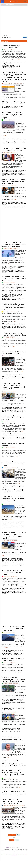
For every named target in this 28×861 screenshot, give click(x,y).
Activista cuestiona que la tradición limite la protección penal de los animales (12, 801)
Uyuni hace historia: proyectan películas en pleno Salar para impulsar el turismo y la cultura (14, 202)
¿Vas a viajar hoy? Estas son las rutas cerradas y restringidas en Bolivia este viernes (13, 628)
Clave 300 (5, 311)
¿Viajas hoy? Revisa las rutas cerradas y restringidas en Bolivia (12, 651)
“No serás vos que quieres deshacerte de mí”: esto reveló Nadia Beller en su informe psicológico (14, 63)
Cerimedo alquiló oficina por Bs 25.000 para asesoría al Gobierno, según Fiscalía (14, 278)
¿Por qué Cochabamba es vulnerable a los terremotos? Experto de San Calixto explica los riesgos (14, 115)
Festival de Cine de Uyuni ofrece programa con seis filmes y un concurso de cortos (13, 206)
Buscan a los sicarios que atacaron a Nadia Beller (11, 47)
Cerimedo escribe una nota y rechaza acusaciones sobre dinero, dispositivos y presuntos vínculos (12, 295)
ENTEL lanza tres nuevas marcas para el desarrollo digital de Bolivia (12, 374)
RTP (4, 152)
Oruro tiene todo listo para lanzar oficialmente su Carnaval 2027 (11, 729)
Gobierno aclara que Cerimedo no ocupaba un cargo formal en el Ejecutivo (13, 299)
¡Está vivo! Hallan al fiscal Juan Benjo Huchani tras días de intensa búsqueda (14, 794)
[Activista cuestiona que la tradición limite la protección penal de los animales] (24, 805)
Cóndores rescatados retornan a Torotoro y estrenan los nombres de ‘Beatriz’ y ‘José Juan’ (13, 526)
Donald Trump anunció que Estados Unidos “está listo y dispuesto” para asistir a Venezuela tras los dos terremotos (13, 143)
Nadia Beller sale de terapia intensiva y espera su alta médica (14, 334)
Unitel (4, 185)
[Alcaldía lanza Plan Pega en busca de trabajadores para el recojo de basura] (17, 467)
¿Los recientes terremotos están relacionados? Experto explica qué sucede (12, 138)
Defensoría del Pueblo (7, 83)
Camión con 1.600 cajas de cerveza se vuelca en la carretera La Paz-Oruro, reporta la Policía (14, 434)
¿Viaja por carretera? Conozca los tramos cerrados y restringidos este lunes (13, 653)
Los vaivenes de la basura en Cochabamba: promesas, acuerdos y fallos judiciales (13, 411)
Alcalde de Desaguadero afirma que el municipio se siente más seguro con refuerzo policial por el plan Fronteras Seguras (13, 564)
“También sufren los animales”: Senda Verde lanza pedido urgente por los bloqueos (13, 824)
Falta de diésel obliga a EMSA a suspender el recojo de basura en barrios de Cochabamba (13, 486)
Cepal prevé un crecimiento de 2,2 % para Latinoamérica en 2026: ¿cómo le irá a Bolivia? (13, 174)
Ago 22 (11, 840)
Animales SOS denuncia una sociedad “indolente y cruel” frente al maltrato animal (13, 827)
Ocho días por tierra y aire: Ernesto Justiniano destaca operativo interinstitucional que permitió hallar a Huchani (13, 773)
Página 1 (10, 835)
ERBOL (4, 467)
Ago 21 (17, 840)
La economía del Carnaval (9, 731)
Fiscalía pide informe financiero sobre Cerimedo (13, 444)
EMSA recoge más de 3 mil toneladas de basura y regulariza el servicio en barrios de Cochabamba (12, 491)
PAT (4, 49)
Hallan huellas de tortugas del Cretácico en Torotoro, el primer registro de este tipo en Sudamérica (13, 499)
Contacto (10, 854)
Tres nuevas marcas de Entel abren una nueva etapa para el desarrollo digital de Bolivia (13, 377)
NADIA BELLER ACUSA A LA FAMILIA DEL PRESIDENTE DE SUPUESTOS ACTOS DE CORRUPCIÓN (11, 66)
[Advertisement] (14, 20)
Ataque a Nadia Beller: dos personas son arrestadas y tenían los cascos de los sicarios (14, 244)
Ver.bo (4, 576)
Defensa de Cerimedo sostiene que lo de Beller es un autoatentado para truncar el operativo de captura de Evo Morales (13, 765)
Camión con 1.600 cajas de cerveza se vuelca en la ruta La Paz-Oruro (13, 418)
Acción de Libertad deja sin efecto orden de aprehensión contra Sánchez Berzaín (13, 324)
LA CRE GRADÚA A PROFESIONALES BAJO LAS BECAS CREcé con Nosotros (13, 572)
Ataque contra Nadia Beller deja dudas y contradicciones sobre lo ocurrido (12, 270)
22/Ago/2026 (12, 49)
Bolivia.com (5, 248)
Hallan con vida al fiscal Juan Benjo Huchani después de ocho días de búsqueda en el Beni (13, 790)
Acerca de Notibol (4, 854)
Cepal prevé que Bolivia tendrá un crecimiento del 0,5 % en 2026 (14, 149)
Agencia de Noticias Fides (8, 805)
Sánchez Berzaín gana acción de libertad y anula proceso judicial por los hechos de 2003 (13, 327)
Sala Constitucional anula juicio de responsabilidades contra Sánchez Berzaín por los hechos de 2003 (14, 307)
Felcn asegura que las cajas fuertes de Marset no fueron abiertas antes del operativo (14, 438)
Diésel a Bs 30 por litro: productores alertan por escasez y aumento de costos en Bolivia (13, 679)
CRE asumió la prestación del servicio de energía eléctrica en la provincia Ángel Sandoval (14, 592)
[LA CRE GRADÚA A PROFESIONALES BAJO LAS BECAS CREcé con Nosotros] (17, 576)
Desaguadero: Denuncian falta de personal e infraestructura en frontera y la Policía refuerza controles (14, 535)
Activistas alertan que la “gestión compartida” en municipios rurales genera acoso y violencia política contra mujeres (14, 103)
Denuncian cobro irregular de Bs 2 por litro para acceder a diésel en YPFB (13, 700)
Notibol (14, 2)
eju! (4, 120)
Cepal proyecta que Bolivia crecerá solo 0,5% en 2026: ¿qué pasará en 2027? (14, 171)
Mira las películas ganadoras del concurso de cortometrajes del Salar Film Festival (13, 181)
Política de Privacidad (17, 854)
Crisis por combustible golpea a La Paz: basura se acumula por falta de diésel (14, 408)
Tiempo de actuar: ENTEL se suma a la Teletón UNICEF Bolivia (14, 353)
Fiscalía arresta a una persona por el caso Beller (13, 660)
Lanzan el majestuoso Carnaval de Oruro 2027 (13, 709)
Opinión (5, 540)
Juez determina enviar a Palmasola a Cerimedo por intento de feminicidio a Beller (12, 738)
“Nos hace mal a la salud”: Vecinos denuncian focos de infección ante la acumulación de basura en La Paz (14, 386)
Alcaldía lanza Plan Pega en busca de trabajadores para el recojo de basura (14, 464)
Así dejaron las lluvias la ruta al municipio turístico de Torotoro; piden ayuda (13, 522)
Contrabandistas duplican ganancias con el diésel (13, 703)
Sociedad (7, 49)
